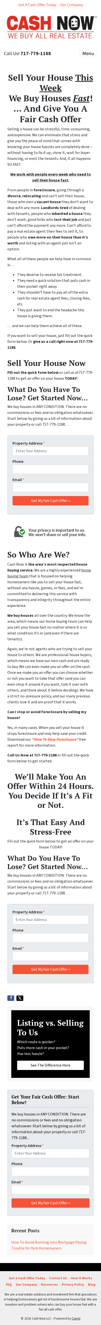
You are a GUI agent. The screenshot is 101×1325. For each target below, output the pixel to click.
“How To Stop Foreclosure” (55, 739)
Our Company (71, 5)
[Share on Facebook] (10, 998)
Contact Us (58, 1278)
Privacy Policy (73, 1284)
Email (18, 479)
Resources (49, 1284)
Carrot (76, 1318)
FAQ (9, 1284)
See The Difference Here (50, 1065)
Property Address (29, 443)
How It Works (81, 1278)
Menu (88, 53)
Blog (91, 1284)
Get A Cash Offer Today (37, 5)
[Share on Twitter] (19, 998)
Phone (18, 461)
